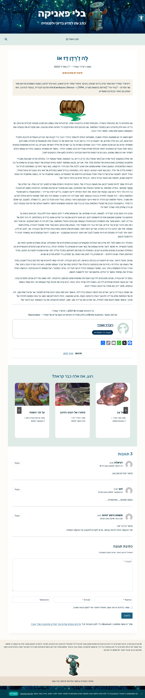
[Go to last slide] (125, 410)
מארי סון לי (117, 418)
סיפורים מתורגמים (72, 72)
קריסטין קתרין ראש (33, 418)
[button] (141, 17)
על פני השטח (37, 412)
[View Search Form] (5, 39)
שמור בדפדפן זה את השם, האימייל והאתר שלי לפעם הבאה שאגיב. (101, 607)
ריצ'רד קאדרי (79, 66)
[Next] (19, 410)
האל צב (121, 412)
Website (44, 599)
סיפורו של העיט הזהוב (72, 412)
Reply (17, 463)
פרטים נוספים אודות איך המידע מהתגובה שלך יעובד (56, 624)
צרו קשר (55, 681)
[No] (141, 693)
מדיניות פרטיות (66, 681)
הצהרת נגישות (80, 681)
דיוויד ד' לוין (76, 418)
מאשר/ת (13, 693)
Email (86, 599)
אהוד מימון (68, 353)
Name (127, 599)
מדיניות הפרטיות (26, 693)
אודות (91, 681)
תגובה (127, 561)
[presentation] (113, 394)
